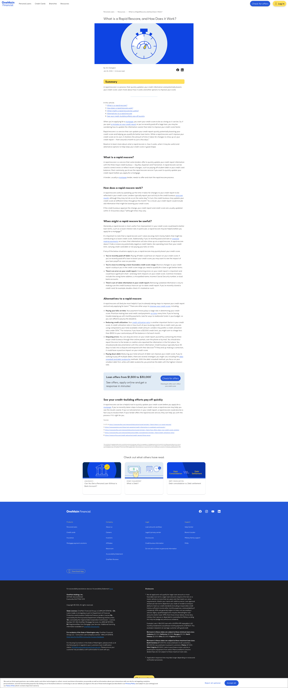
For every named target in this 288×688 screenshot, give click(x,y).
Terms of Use (10, 686)
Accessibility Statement (114, 554)
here (111, 589)
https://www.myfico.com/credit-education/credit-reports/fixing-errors (127, 435)
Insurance (70, 538)
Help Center (189, 527)
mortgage (129, 121)
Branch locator (190, 532)
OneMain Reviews (112, 559)
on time (154, 313)
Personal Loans (25, 3)
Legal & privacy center (153, 532)
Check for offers (260, 3)
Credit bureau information (154, 543)
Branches (53, 3)
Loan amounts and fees (153, 527)
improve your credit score (160, 306)
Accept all (231, 683)
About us (109, 527)
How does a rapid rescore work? (120, 108)
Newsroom (110, 548)
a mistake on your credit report (123, 124)
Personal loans (72, 527)
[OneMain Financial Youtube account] (213, 511)
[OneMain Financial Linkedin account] (182, 70)
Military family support (192, 538)
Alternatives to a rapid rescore (119, 113)
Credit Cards (40, 3)
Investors (109, 538)
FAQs (187, 543)
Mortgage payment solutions (77, 543)
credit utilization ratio (141, 322)
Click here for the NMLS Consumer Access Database (85, 637)
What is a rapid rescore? (117, 105)
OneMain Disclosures (91, 626)
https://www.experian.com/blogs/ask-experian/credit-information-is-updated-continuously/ (135, 427)
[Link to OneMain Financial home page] (79, 511)
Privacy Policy (130, 683)
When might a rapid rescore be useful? (123, 111)
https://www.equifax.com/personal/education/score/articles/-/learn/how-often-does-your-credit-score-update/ (142, 430)
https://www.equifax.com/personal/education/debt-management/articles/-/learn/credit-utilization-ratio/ (139, 432)
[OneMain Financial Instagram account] (206, 511)
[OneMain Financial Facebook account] (178, 70)
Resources (65, 3)
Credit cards (71, 532)
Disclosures (149, 538)
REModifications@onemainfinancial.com (86, 647)
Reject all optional (213, 683)
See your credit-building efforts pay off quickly (126, 116)
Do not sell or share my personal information (161, 548)
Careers (109, 532)
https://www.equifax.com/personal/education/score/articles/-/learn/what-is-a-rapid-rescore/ (140, 424)
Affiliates (109, 543)
